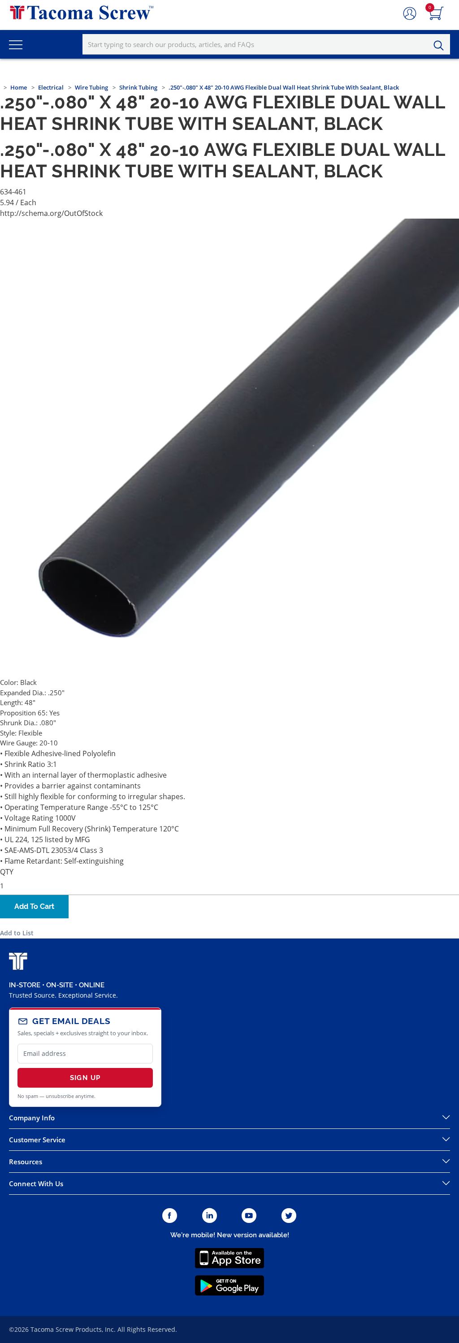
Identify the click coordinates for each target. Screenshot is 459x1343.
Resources (25, 1161)
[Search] (441, 46)
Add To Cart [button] (34, 906)
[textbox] (266, 44)
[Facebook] (169, 1216)
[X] (289, 1216)
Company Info (32, 1117)
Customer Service (37, 1139)
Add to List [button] (17, 933)
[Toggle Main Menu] (15, 44)
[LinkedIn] (209, 1216)
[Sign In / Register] (409, 14)
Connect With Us (36, 1183)
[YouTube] (249, 1216)
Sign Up (85, 1078)
